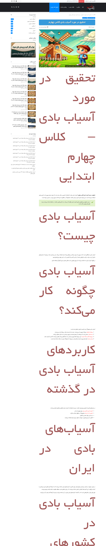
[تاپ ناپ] (90, 7)
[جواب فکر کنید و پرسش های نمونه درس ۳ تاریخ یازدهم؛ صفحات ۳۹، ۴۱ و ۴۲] (32, 93)
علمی (34, 30)
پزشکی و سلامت (63, 7)
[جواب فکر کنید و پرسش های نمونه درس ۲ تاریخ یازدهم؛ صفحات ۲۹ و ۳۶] (32, 100)
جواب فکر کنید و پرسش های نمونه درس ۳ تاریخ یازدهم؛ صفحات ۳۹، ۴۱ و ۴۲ (19, 93)
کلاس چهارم (85, 18)
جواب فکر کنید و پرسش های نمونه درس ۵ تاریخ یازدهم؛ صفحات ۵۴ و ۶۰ (64, 1)
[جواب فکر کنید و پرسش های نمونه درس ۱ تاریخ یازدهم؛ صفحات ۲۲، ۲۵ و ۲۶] (32, 107)
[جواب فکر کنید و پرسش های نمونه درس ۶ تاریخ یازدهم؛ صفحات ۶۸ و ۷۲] (32, 74)
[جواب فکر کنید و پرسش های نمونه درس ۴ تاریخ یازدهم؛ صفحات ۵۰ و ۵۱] (32, 87)
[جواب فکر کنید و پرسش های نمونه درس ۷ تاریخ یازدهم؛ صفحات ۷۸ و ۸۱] (32, 68)
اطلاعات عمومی (32, 23)
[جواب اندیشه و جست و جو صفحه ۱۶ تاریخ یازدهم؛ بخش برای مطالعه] (32, 114)
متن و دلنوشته (32, 28)
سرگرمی (78, 7)
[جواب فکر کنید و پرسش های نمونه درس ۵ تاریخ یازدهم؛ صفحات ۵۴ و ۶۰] (32, 81)
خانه (83, 7)
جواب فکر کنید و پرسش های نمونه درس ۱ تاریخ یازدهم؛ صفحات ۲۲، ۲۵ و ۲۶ (19, 106)
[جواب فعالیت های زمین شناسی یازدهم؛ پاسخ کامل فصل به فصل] (32, 120)
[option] (23, 50)
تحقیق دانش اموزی (54, 7)
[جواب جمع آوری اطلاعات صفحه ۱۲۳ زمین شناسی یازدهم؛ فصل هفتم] (32, 127)
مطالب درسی (71, 7)
